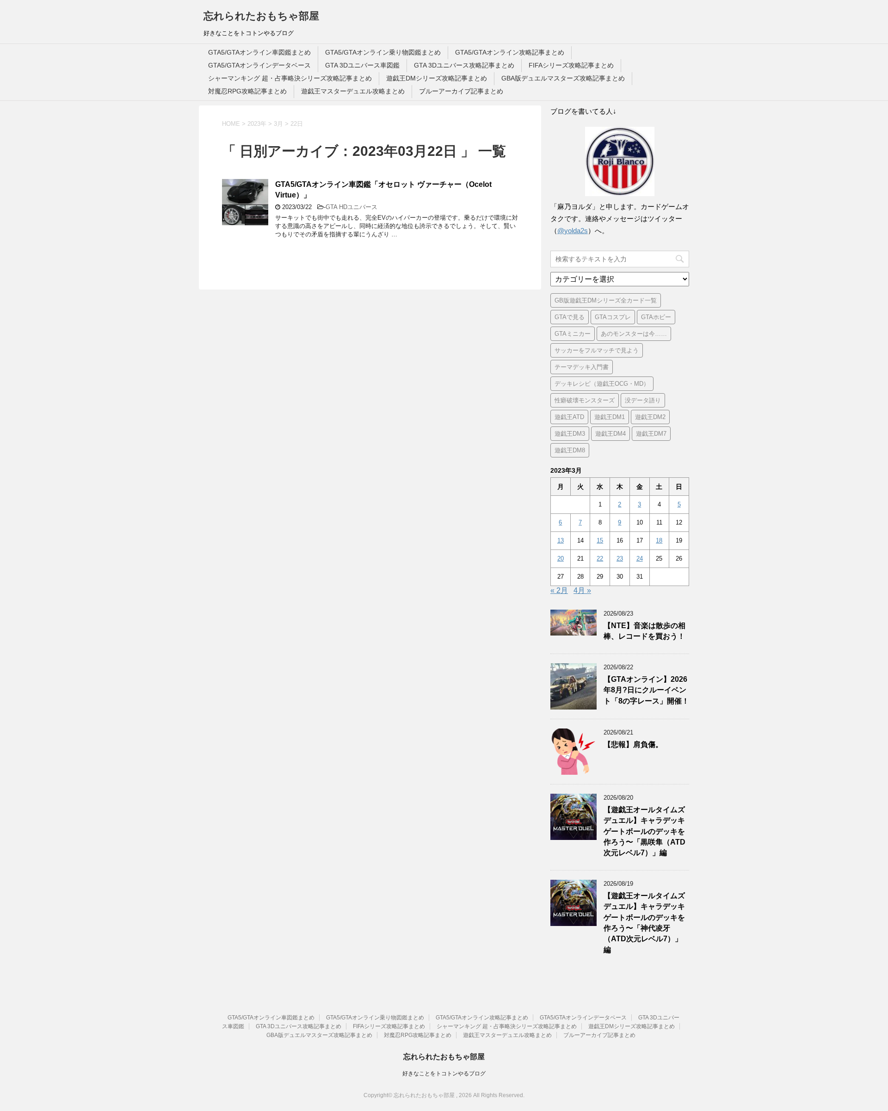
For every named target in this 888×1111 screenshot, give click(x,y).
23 (620, 558)
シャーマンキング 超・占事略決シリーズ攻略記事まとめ (290, 78)
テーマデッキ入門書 (582, 367)
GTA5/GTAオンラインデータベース (259, 65)
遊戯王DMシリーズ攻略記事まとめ (436, 78)
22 (600, 558)
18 (659, 540)
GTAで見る (570, 317)
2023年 (256, 123)
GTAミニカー (573, 333)
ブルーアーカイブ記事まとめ (461, 91)
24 (639, 558)
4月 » (582, 590)
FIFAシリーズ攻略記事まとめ (571, 65)
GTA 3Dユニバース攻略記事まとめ (464, 65)
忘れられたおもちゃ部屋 (261, 16)
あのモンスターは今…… (634, 333)
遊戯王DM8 (570, 450)
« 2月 (559, 590)
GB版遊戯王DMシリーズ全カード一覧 (606, 300)
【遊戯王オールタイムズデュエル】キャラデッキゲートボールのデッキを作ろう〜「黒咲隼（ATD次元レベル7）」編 (644, 831)
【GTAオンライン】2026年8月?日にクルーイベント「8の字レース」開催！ (646, 690)
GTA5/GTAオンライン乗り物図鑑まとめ (383, 52)
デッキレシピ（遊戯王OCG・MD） (602, 383)
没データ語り (643, 400)
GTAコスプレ (613, 317)
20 (560, 558)
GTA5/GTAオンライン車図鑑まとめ (259, 52)
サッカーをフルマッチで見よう (597, 350)
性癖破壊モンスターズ (585, 400)
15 (600, 540)
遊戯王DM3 (570, 433)
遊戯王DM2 (650, 417)
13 (560, 540)
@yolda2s (572, 231)
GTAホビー (656, 317)
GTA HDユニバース (351, 207)
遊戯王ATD (569, 417)
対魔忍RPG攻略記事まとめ (247, 91)
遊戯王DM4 (610, 433)
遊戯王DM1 (609, 417)
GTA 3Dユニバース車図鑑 (362, 65)
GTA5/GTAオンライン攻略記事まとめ (509, 52)
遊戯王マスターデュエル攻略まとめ (353, 91)
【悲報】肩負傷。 (633, 744)
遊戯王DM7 (651, 433)
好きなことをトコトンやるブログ (444, 1073)
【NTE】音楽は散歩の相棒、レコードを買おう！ (644, 631)
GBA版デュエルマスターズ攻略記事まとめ (563, 78)
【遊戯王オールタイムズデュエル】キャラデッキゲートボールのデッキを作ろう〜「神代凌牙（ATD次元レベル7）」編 (644, 923)
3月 (278, 123)
